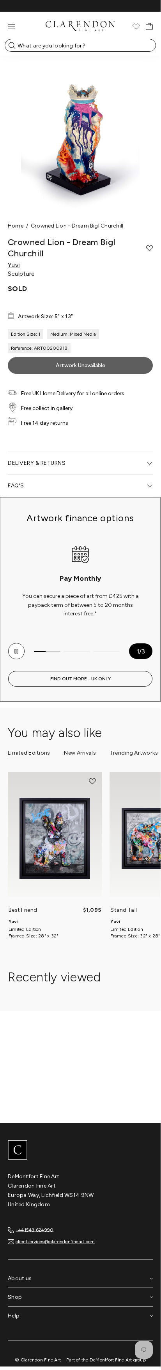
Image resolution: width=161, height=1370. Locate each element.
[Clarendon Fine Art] (80, 1150)
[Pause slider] (16, 651)
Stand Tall (123, 910)
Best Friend (23, 910)
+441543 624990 (34, 1229)
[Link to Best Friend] (55, 838)
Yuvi (14, 265)
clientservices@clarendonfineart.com (55, 1241)
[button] (149, 248)
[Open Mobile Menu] (11, 26)
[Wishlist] (136, 26)
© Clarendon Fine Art (38, 1360)
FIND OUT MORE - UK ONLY (80, 678)
